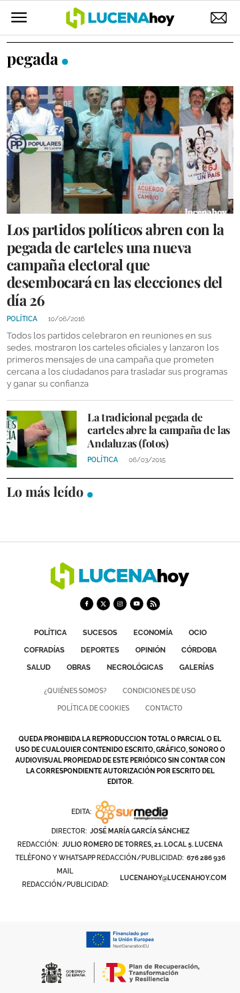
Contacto (164, 708)
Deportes (100, 650)
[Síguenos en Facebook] (86, 603)
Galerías (196, 667)
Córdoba (199, 650)
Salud (39, 667)
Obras (79, 667)
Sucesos (100, 632)
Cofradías (44, 650)
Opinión (150, 650)
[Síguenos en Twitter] (103, 603)
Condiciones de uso (159, 690)
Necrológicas (135, 667)
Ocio (198, 632)
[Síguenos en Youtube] (136, 603)
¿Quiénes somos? (75, 690)
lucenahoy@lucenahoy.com (173, 877)
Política (50, 632)
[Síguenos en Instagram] (120, 603)
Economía (153, 632)
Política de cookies (93, 708)
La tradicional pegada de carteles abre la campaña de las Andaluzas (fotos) (158, 429)
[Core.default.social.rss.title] (153, 603)
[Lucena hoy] (120, 586)
